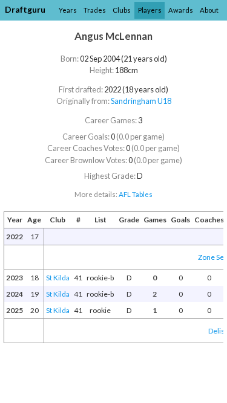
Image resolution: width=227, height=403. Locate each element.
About (209, 10)
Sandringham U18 (141, 101)
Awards (180, 10)
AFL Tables (136, 194)
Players (150, 10)
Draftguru (25, 9)
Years (68, 10)
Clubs (122, 10)
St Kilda (58, 277)
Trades (95, 10)
